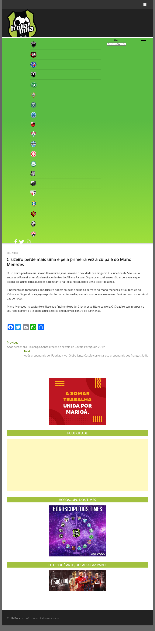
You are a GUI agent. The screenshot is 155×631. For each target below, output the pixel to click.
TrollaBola (13, 618)
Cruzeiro (12, 252)
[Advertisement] (77, 465)
